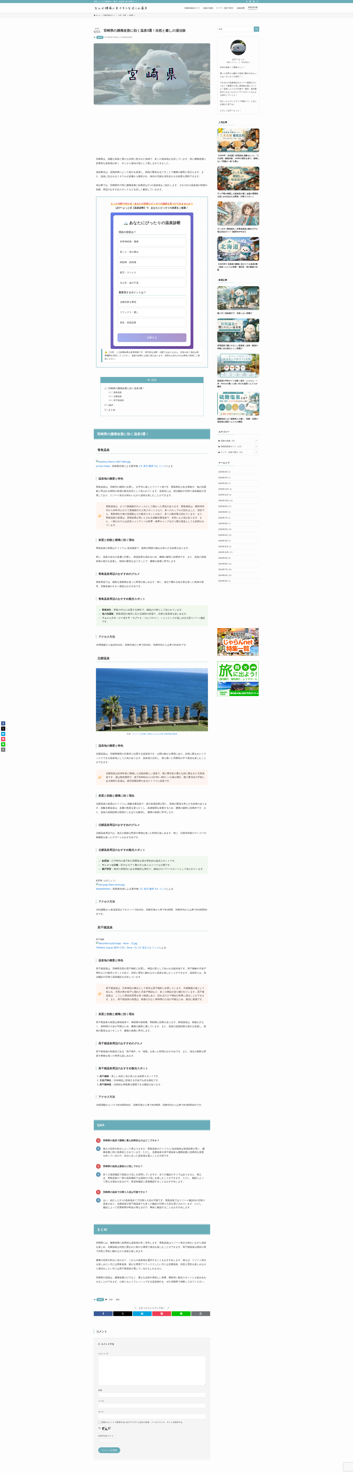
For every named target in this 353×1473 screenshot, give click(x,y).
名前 (100, 1390)
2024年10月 (225, 552)
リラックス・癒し (129, 312)
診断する (152, 337)
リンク (162, 466)
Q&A (110, 405)
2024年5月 (224, 581)
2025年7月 (224, 518)
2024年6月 (224, 575)
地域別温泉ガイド (231, 446)
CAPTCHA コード (105, 1436)
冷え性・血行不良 (129, 283)
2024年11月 (224, 546)
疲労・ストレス (128, 272)
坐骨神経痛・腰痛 (129, 241)
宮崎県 (100, 37)
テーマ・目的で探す (231, 452)
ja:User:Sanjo (103, 466)
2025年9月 (224, 506)
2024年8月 (224, 564)
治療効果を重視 (128, 302)
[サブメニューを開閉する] (256, 441)
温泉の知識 (228, 441)
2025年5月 (224, 529)
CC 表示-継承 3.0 (148, 466)
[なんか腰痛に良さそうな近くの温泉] (121, 8)
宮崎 (117, 1300)
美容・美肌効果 (128, 322)
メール (101, 1401)
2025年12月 (225, 489)
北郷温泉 (117, 396)
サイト (101, 1412)
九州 (110, 1300)
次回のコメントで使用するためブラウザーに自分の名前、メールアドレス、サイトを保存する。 (142, 1422)
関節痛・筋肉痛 (128, 262)
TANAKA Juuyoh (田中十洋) (110, 947)
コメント (103, 1353)
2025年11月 (224, 495)
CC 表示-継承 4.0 (149, 889)
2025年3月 (224, 541)
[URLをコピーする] (200, 1313)
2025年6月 (224, 523)
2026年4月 (224, 478)
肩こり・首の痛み (129, 252)
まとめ (111, 410)
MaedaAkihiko (103, 889)
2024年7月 (224, 569)
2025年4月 (224, 535)
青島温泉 (117, 392)
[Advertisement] (152, 128)
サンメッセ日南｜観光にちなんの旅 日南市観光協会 (154, 734)
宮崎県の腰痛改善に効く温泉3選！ (126, 388)
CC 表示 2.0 (144, 947)
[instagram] (250, 1)
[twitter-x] (246, 1)
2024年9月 (224, 558)
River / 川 (132, 947)
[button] (103, 1313)
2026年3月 (224, 483)
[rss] (254, 1)
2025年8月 (224, 512)
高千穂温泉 (118, 400)
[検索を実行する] (256, 29)
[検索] (257, 1)
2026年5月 (224, 472)
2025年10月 (225, 500)
